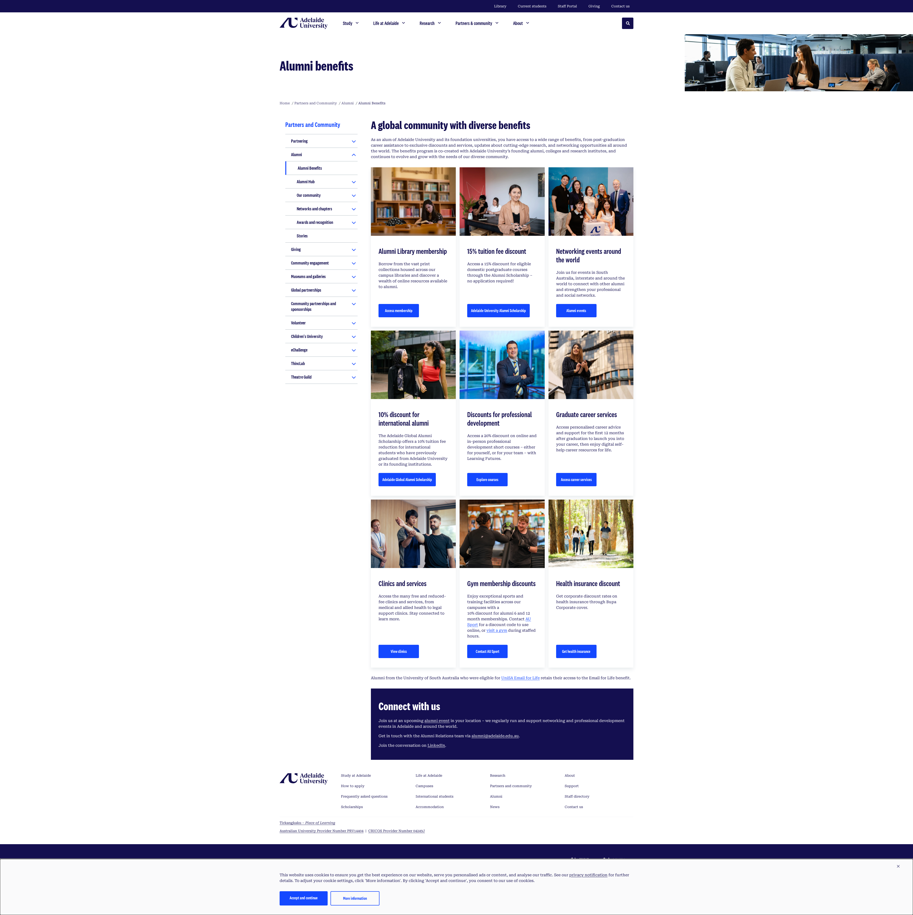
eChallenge (299, 350)
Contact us (620, 6)
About (570, 775)
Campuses (424, 786)
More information (355, 898)
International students (434, 796)
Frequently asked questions (364, 796)
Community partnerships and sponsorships (313, 306)
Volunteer (298, 323)
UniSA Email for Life (520, 678)
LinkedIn (436, 745)
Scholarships (352, 807)
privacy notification (588, 875)
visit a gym (496, 630)
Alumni (296, 154)
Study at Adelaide (356, 775)
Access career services (576, 479)
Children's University (307, 336)
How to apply (352, 786)
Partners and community (511, 786)
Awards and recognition (315, 222)
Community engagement (310, 263)
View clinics (399, 651)
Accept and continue (304, 898)
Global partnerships (306, 290)
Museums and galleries (308, 276)
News (495, 807)
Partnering (299, 141)
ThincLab (298, 363)
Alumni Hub (306, 181)
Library (500, 6)
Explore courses (487, 479)
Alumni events (576, 310)
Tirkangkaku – (307, 823)
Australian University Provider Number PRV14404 (322, 831)
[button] (898, 866)
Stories (302, 236)
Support (572, 786)
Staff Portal (567, 6)
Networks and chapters (314, 209)
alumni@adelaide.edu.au (495, 736)
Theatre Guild (301, 377)
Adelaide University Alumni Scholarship (498, 310)
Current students (532, 6)
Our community (309, 195)
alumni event (437, 720)
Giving (594, 6)
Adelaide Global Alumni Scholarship (407, 479)
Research (497, 775)
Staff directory (577, 796)
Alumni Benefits (310, 168)
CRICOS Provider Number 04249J (396, 831)
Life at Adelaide (429, 775)
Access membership (399, 310)
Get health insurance (576, 651)
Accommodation (430, 807)
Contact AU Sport (487, 651)
